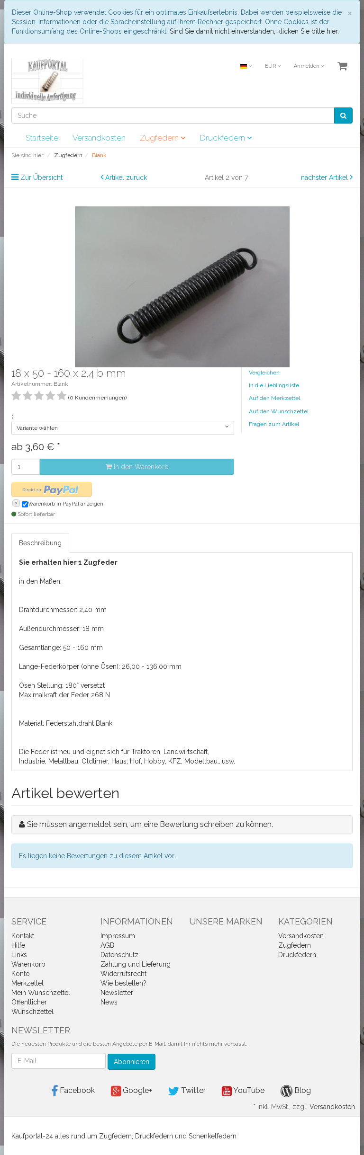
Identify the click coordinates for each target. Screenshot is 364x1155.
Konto (20, 973)
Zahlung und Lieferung (135, 964)
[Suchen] (343, 115)
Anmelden (307, 66)
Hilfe (18, 945)
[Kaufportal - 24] (47, 81)
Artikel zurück (126, 177)
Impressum (117, 936)
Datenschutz (119, 955)
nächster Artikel (325, 177)
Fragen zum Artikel (274, 424)
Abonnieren (131, 1062)
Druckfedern (223, 137)
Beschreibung (40, 543)
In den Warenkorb (140, 467)
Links (19, 955)
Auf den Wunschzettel (279, 411)
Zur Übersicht (41, 177)
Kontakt (22, 936)
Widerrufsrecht (123, 973)
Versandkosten (99, 137)
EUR (271, 66)
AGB (107, 945)
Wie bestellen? (123, 983)
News (109, 1002)
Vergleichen (264, 372)
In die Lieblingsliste (274, 385)
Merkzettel (27, 983)
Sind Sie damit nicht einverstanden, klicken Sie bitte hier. (254, 31)
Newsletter (116, 992)
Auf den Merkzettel (274, 398)
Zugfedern (160, 137)
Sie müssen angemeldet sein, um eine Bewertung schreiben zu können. (150, 824)
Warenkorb (28, 964)
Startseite (42, 137)
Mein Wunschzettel (40, 992)
